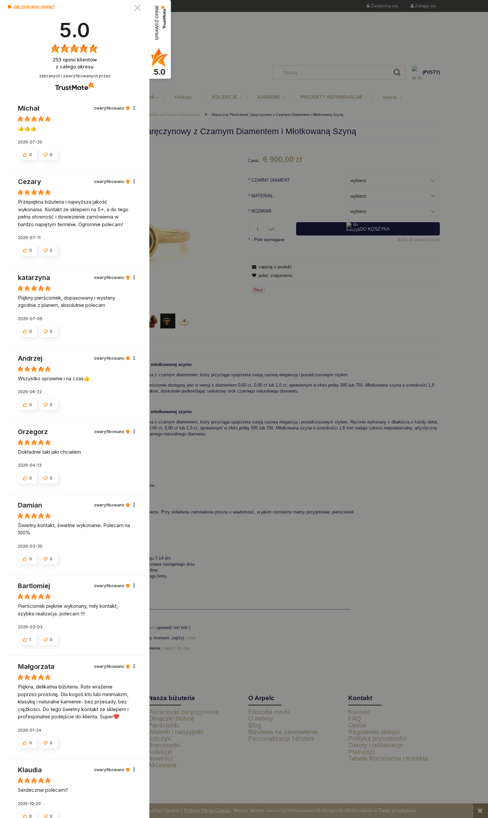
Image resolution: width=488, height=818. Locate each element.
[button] (9, 7)
